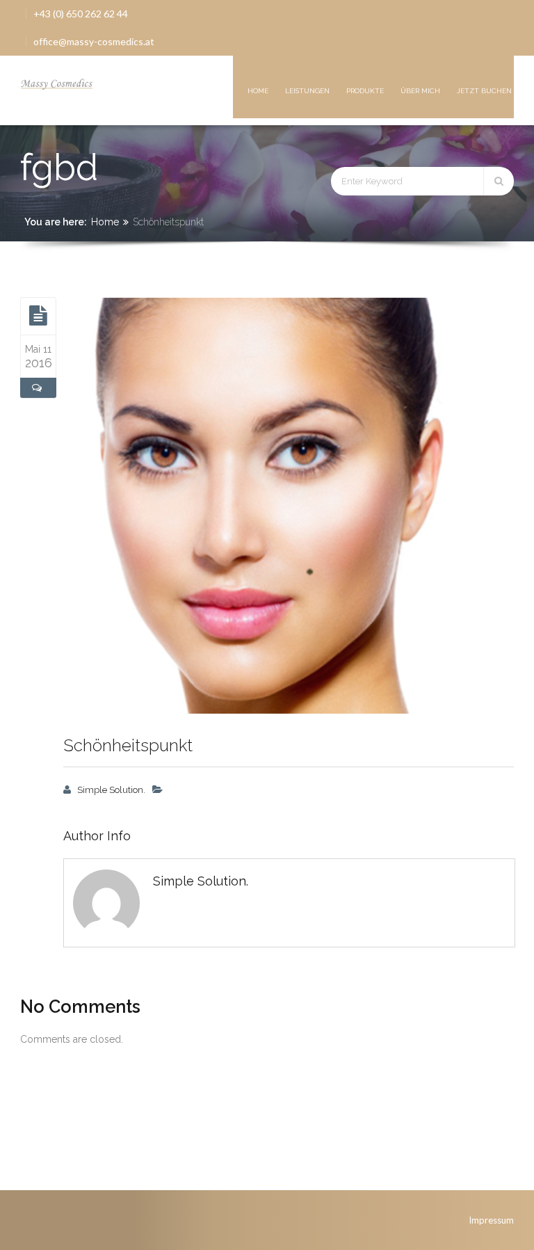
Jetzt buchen (484, 91)
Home (258, 91)
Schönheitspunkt (128, 745)
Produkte (365, 91)
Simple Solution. (111, 790)
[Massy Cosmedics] (57, 82)
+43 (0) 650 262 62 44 (80, 13)
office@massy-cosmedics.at (93, 41)
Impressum (491, 1220)
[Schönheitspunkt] (38, 316)
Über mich (420, 91)
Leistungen (307, 91)
